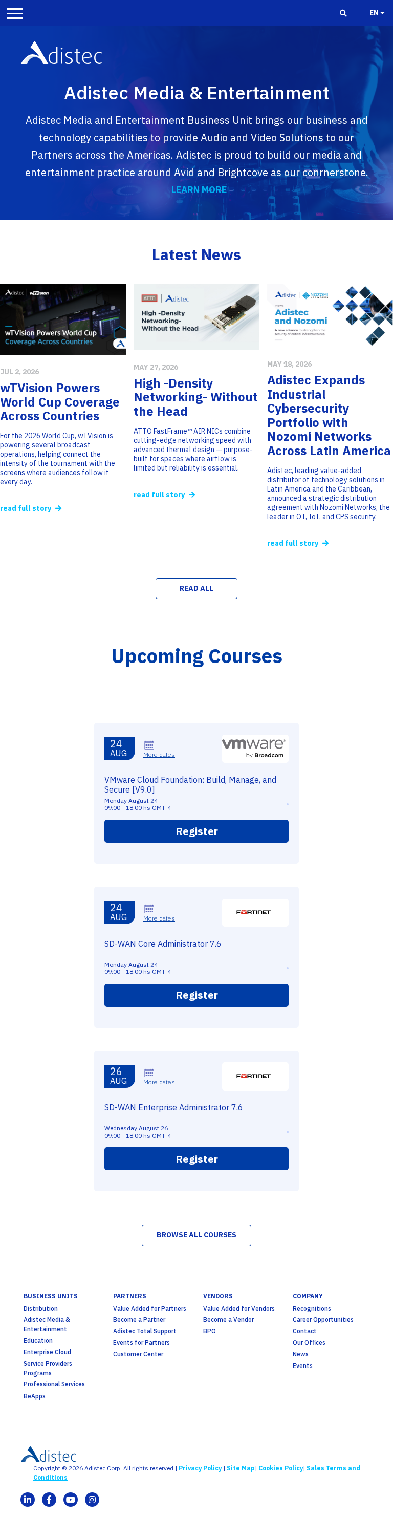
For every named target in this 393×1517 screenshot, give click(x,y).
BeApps (35, 1396)
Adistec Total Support (145, 1331)
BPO (209, 1331)
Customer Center (138, 1354)
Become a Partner (139, 1319)
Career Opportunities (323, 1319)
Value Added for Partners (149, 1308)
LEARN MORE (199, 190)
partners (129, 1296)
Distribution (41, 1308)
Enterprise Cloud (47, 1352)
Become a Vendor (228, 1319)
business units (51, 1296)
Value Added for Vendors (239, 1308)
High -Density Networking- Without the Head (196, 397)
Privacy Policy (200, 1468)
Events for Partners (141, 1343)
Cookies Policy (280, 1468)
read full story (26, 508)
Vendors (218, 1296)
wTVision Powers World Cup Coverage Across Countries (60, 401)
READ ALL (196, 588)
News (301, 1354)
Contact (305, 1331)
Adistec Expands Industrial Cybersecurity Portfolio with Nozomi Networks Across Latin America (329, 415)
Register (197, 831)
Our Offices (309, 1343)
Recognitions (312, 1308)
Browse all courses (196, 1235)
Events (303, 1366)
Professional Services (54, 1384)
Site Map (241, 1468)
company (308, 1296)
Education (38, 1340)
